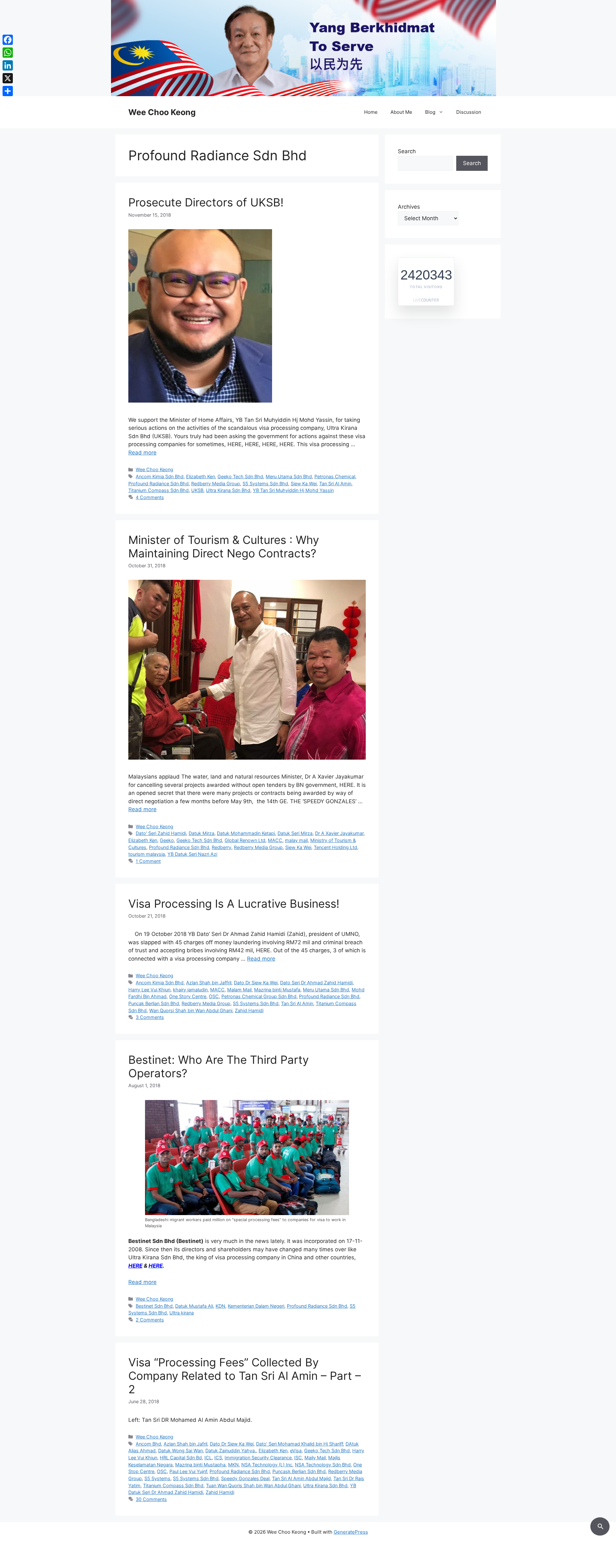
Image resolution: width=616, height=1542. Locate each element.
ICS (218, 1457)
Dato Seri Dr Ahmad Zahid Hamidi (316, 982)
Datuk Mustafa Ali (194, 1306)
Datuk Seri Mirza (295, 833)
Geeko (167, 840)
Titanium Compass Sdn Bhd (158, 490)
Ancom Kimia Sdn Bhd (160, 476)
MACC (275, 840)
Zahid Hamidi (249, 1010)
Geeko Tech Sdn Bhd (240, 476)
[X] (7, 78)
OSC (214, 996)
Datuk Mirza (201, 833)
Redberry (221, 847)
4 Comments (150, 497)
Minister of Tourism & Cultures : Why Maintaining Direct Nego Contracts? (223, 546)
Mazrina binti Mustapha (200, 1464)
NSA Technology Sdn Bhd (323, 1464)
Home (371, 112)
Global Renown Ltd (245, 840)
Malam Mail (239, 989)
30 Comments (151, 1499)
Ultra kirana (181, 1312)
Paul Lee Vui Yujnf (188, 1471)
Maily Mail (315, 1457)
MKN (233, 1464)
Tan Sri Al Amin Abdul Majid (301, 1478)
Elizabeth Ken (200, 476)
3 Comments (150, 1017)
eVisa (296, 1450)
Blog (430, 112)
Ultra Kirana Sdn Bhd (228, 490)
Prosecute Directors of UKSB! (206, 202)
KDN (220, 1306)
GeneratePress (351, 1532)
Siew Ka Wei (304, 483)
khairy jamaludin (190, 989)
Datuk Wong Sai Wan (180, 1450)
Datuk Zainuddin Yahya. (230, 1450)
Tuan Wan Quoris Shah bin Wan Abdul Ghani (253, 1485)
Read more (142, 452)
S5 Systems (157, 1478)
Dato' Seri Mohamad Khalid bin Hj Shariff (299, 1443)
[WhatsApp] (7, 52)
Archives (409, 207)
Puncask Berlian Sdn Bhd (299, 1471)
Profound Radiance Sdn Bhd (158, 483)
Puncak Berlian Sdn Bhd (153, 1003)
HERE (135, 1266)
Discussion (468, 112)
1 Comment (148, 861)
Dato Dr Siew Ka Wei (256, 982)
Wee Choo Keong (162, 112)
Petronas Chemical (334, 476)
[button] (600, 1525)
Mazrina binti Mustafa (277, 989)
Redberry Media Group (215, 483)
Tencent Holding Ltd (335, 847)
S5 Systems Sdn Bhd (265, 483)
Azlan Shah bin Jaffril (208, 982)
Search (407, 151)
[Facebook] (7, 39)
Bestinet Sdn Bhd (154, 1306)
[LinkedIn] (7, 65)
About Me (401, 112)
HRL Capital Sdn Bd (181, 1457)
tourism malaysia (146, 854)
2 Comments (150, 1319)
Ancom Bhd (148, 1443)
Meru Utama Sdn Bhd (289, 476)
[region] (308, 48)
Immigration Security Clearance (258, 1457)
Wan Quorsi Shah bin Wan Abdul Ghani (190, 1010)
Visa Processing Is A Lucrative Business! (233, 903)
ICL (208, 1457)
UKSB (197, 490)
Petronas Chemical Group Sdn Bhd (258, 996)
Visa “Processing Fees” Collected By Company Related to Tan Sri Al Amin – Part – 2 (244, 1375)
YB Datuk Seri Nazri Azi (192, 854)
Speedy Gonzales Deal (245, 1478)
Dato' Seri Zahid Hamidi (161, 833)
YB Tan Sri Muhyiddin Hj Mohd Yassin (293, 490)
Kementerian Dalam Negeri (256, 1306)
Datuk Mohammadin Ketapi (246, 833)
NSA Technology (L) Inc (266, 1464)
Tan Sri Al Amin (335, 483)
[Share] (7, 91)
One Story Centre (187, 996)
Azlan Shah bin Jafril (185, 1443)
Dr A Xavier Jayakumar (339, 833)
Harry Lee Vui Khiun (149, 989)
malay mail (296, 840)
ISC (298, 1457)
